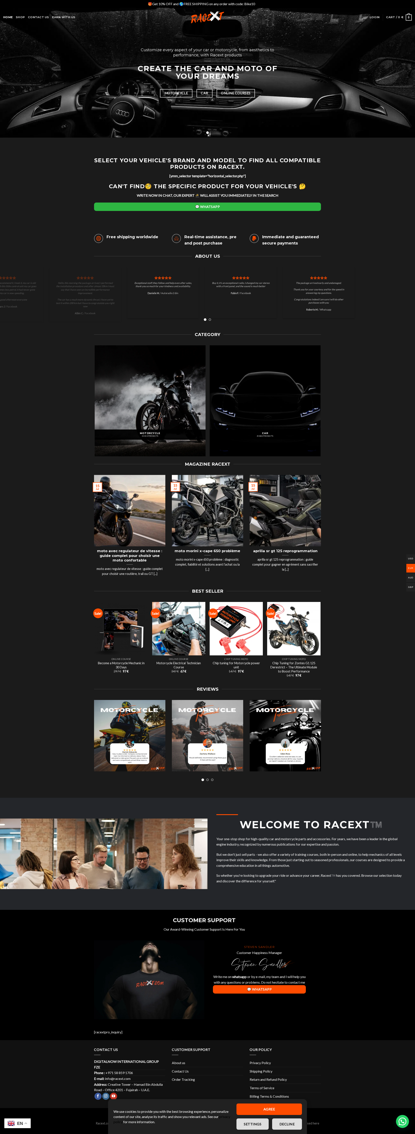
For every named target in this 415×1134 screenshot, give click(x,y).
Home (8, 17)
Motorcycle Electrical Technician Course (178, 669)
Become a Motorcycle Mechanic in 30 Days (121, 669)
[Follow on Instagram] (105, 1100)
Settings (252, 1124)
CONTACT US (38, 17)
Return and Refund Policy (268, 1083)
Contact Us (180, 1075)
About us (178, 1066)
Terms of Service (262, 1091)
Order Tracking (183, 1083)
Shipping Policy (261, 1075)
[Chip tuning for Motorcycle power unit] (236, 632)
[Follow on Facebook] (98, 1100)
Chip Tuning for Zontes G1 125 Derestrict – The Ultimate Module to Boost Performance (293, 671)
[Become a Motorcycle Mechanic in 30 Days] (121, 632)
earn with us (63, 17)
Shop (20, 17)
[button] (402, 1121)
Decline (287, 1124)
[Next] (401, 297)
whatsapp (239, 980)
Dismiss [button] (261, 4)
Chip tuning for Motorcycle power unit (236, 669)
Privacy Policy (260, 1066)
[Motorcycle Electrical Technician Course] (179, 632)
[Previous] (14, 297)
